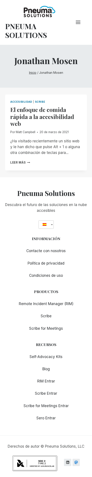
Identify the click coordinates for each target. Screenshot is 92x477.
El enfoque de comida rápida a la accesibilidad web (42, 116)
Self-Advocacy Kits (46, 357)
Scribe (40, 101)
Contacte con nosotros (46, 251)
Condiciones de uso (46, 275)
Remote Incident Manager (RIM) (46, 304)
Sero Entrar (46, 418)
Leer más (20, 162)
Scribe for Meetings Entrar (46, 406)
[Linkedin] (67, 462)
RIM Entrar (46, 381)
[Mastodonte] (76, 462)
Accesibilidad (21, 101)
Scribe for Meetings (46, 328)
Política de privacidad (46, 263)
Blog (46, 369)
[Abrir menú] (80, 22)
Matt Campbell (25, 132)
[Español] (44, 224)
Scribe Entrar (46, 393)
